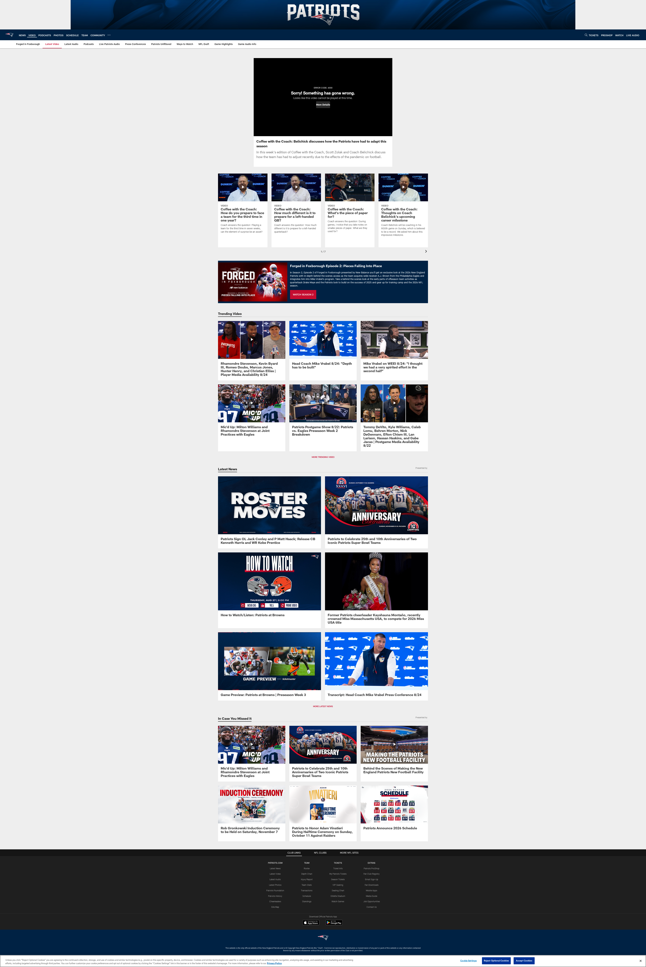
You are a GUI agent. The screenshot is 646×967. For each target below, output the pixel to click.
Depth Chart (306, 874)
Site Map (275, 907)
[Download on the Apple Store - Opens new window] (311, 923)
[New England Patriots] (323, 938)
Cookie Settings (468, 960)
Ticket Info (338, 868)
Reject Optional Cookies (496, 960)
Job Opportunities (371, 901)
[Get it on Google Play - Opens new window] (334, 924)
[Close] (640, 960)
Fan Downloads (372, 885)
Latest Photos (275, 885)
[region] (323, 961)
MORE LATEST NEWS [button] (323, 706)
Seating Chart (338, 890)
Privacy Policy (274, 963)
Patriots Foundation (275, 890)
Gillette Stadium (338, 896)
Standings (306, 901)
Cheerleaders (275, 901)
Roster (307, 868)
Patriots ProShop (371, 868)
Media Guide (371, 896)
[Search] (586, 35)
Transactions (306, 890)
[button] (323, 104)
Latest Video (275, 874)
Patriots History (275, 896)
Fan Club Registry (372, 874)
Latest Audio (275, 879)
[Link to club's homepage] (9, 35)
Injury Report (307, 879)
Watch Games (338, 901)
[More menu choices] (109, 35)
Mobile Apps (371, 890)
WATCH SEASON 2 (303, 294)
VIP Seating (338, 885)
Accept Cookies (524, 960)
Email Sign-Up (371, 879)
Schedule (306, 896)
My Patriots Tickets (338, 874)
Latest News (275, 868)
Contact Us (372, 907)
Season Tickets (338, 879)
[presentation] (426, 251)
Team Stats (307, 885)
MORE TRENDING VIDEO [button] (323, 457)
